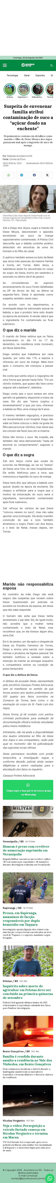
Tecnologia (12, 75)
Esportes (40, 75)
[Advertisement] (28, 28)
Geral (26, 75)
